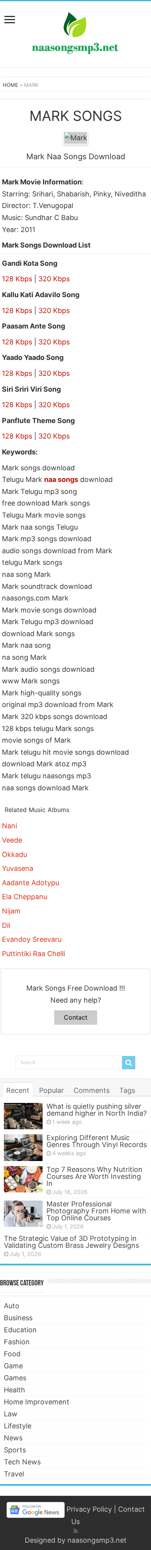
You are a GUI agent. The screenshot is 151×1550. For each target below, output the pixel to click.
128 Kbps (17, 279)
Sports (15, 1450)
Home (10, 85)
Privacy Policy (89, 1509)
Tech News (22, 1462)
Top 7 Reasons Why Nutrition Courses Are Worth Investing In (94, 1176)
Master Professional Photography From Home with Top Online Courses (96, 1211)
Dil (6, 925)
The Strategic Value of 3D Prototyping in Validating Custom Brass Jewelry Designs (71, 1241)
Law (10, 1414)
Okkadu (14, 854)
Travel (14, 1474)
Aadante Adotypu (30, 883)
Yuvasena (17, 868)
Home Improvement (36, 1402)
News (13, 1438)
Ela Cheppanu (24, 897)
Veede (12, 840)
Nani (9, 826)
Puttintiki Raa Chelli (33, 954)
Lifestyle (17, 1426)
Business (18, 1318)
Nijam (11, 911)
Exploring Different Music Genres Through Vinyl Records (96, 1141)
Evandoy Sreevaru (32, 939)
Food (12, 1354)
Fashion (17, 1342)
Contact (76, 1017)
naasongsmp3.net (97, 1540)
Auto (11, 1306)
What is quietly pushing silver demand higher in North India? (96, 1109)
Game (13, 1366)
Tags (127, 1090)
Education (20, 1330)
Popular (51, 1090)
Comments (92, 1090)
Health (14, 1390)
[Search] (128, 1062)
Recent (17, 1090)
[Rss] (76, 1531)
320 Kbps (54, 279)
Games (15, 1378)
